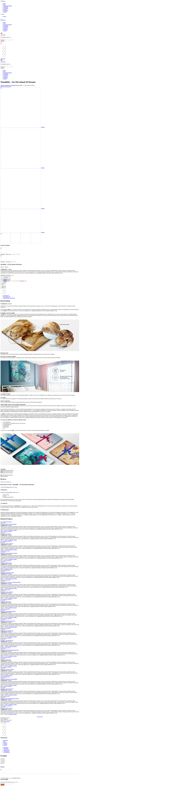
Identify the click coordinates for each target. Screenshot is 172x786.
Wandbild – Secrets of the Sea (7, 688)
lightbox (43, 127)
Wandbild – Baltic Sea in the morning (8, 524)
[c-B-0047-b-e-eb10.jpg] (21, 127)
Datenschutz (5, 747)
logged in (8, 487)
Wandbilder (5, 7)
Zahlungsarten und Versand (9, 298)
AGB (4, 741)
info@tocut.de (7, 721)
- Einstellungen (6, 749)
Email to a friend (6, 279)
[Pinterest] (4, 53)
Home (4, 3)
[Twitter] (4, 47)
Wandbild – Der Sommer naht (7, 630)
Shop (4, 4)
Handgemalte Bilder (7, 5)
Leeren (12, 275)
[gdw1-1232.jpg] (21, 167)
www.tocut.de (3, 722)
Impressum (5, 740)
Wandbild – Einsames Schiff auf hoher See (10, 650)
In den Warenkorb (2, 283)
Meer (17, 85)
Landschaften (13, 85)
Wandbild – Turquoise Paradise (7, 669)
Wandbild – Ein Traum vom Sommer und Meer (11, 582)
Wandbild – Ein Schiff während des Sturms (10, 698)
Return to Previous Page (6, 86)
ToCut (10, 778)
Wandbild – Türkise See (6, 659)
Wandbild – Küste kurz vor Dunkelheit (9, 679)
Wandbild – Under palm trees (7, 592)
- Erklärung (5, 748)
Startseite (2, 85)
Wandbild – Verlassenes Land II (7, 572)
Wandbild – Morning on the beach (8, 621)
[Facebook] (4, 50)
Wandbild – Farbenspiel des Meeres (8, 611)
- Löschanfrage (6, 752)
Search (2, 41)
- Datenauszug (6, 751)
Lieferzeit (5, 744)
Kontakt (5, 11)
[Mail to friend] (4, 56)
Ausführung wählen (12, 530)
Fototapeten (5, 8)
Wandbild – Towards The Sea (7, 640)
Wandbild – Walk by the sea (6, 708)
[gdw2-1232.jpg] (21, 208)
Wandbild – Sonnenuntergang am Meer (9, 553)
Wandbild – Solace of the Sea (7, 543)
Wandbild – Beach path (5, 601)
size (1, 275)
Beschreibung (6, 295)
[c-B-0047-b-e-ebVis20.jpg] (21, 232)
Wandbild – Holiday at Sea (6, 562)
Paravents (5, 9)
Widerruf (5, 742)
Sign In (4, 16)
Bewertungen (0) (6, 296)
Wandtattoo (5, 10)
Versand (5, 745)
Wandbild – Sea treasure (6, 533)
